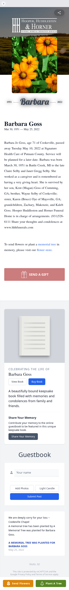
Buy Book (36, 381)
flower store (44, 250)
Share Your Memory (23, 436)
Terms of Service (44, 574)
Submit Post (34, 496)
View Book (17, 381)
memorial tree (47, 244)
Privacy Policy (24, 574)
